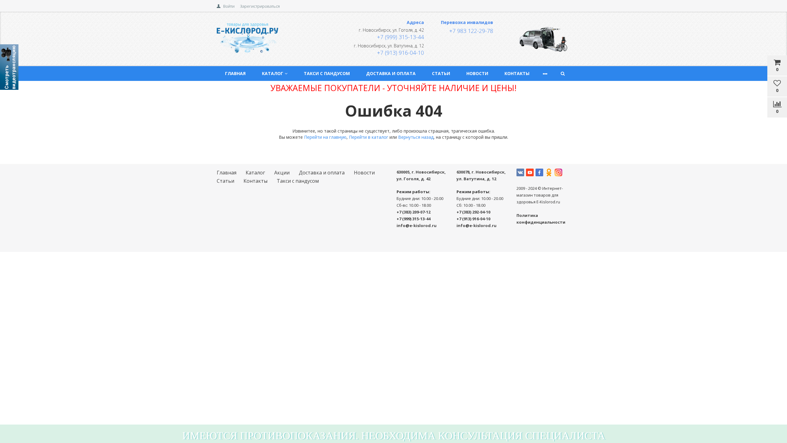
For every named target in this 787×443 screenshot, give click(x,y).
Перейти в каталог (368, 137)
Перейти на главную (325, 137)
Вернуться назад (415, 137)
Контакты (516, 73)
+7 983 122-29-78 (471, 30)
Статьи (441, 73)
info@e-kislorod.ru (417, 225)
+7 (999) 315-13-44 (400, 37)
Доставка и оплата (391, 73)
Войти (229, 6)
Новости (477, 73)
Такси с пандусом (327, 73)
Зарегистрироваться (260, 6)
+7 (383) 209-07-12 (413, 212)
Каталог (272, 73)
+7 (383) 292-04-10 (473, 212)
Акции (282, 172)
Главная (235, 73)
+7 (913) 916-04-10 (400, 52)
